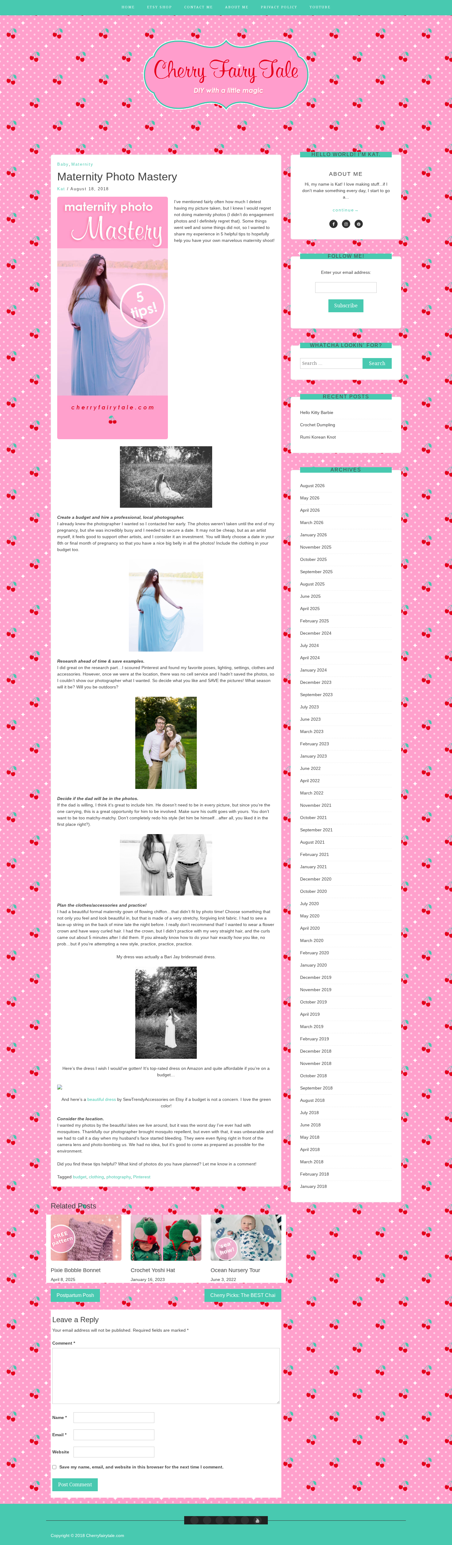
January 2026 (313, 534)
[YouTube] (257, 1520)
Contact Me (198, 7)
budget (79, 1176)
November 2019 (315, 989)
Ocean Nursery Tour (235, 1270)
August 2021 (312, 842)
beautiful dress (101, 1099)
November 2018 (315, 1063)
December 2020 (315, 879)
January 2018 (313, 1186)
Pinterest (141, 1176)
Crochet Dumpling (317, 424)
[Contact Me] (220, 1520)
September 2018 (316, 1088)
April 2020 (310, 928)
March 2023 (311, 731)
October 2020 (313, 891)
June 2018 (310, 1124)
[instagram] (346, 224)
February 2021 (314, 854)
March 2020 (311, 940)
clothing (96, 1176)
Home (128, 7)
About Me (236, 7)
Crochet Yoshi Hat (153, 1270)
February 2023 (314, 743)
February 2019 (314, 1038)
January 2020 (313, 965)
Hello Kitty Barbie (316, 412)
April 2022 (310, 780)
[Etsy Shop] (207, 1520)
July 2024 (309, 645)
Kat (61, 189)
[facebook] (333, 224)
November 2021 (315, 805)
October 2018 (313, 1075)
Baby (63, 164)
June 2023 (310, 719)
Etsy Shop (159, 7)
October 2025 (313, 559)
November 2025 (315, 547)
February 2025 (314, 620)
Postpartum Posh (75, 1295)
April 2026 (310, 510)
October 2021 (313, 817)
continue (346, 209)
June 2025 (310, 596)
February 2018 (314, 1174)
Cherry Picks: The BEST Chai (243, 1295)
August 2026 (312, 485)
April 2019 (310, 1014)
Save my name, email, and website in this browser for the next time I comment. (141, 1466)
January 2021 (313, 866)
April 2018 (310, 1149)
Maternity (82, 164)
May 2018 (309, 1137)
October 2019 (313, 1001)
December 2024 (315, 633)
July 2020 (309, 903)
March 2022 (311, 792)
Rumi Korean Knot (318, 437)
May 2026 (309, 497)
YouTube (320, 7)
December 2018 (315, 1051)
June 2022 (310, 768)
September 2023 (316, 694)
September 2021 (316, 829)
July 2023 (309, 706)
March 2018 (311, 1161)
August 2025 (312, 583)
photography (118, 1176)
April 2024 (310, 657)
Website (60, 1451)
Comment (63, 1343)
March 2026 (311, 522)
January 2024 (313, 670)
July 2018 (309, 1112)
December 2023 (315, 682)
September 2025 (316, 571)
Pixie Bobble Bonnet (76, 1270)
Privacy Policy (279, 7)
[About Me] (232, 1520)
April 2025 (310, 608)
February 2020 (314, 952)
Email (59, 1434)
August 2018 (312, 1100)
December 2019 (315, 977)
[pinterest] (359, 224)
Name (59, 1417)
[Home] (194, 1520)
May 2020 (309, 915)
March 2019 (311, 1026)
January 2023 (313, 756)
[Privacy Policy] (245, 1520)
